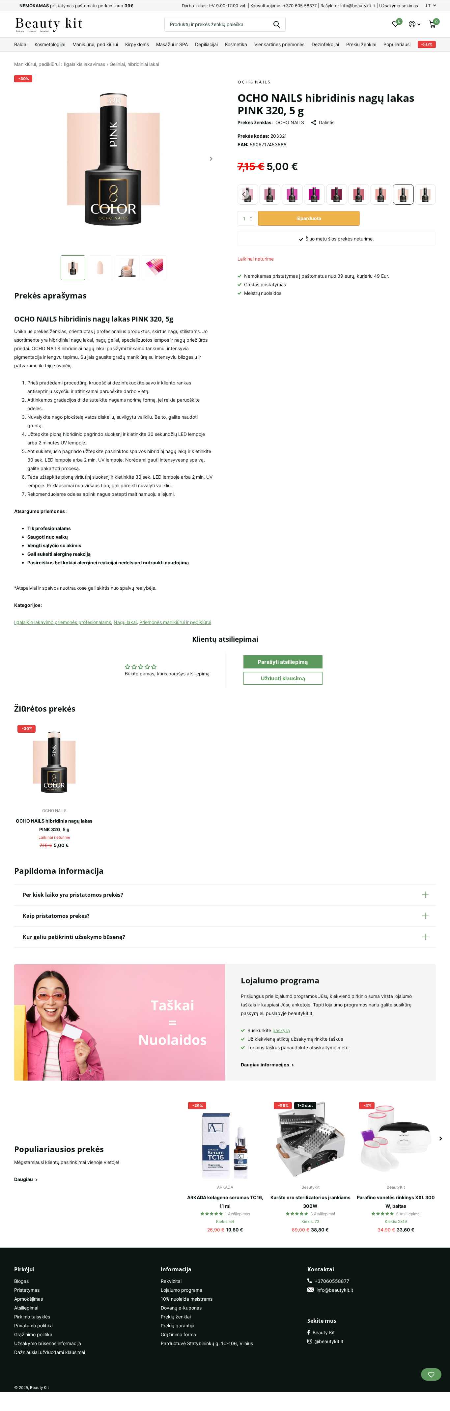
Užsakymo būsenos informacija (47, 1343)
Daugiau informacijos (265, 1064)
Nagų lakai (125, 622)
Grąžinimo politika (33, 1334)
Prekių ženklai (361, 44)
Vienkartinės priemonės (279, 44)
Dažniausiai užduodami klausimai (49, 1352)
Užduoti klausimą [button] (283, 678)
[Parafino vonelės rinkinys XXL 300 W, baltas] (396, 1139)
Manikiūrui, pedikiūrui (95, 44)
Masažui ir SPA (172, 44)
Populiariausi (396, 44)
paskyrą (281, 1030)
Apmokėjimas (28, 1299)
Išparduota (308, 218)
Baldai (20, 44)
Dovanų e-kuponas (181, 1308)
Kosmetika (236, 44)
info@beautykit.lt (333, 1290)
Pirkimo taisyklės (32, 1316)
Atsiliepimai (26, 1308)
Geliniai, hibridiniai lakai (134, 64)
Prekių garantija (177, 1325)
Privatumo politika (33, 1325)
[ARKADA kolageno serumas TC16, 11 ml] (225, 1139)
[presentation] (244, 194)
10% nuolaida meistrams (186, 1299)
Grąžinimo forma (178, 1334)
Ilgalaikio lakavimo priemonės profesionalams (62, 622)
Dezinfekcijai (325, 44)
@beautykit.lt (327, 1341)
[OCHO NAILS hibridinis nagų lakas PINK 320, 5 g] (54, 762)
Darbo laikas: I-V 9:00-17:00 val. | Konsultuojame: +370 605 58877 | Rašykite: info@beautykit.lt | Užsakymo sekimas (300, 5)
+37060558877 (330, 1281)
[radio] (270, 194)
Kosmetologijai (50, 44)
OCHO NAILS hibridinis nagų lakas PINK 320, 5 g (54, 825)
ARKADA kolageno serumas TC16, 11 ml (225, 1202)
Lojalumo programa (181, 1290)
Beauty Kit (322, 1332)
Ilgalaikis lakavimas (84, 64)
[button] (211, 158)
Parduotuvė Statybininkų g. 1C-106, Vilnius (207, 1343)
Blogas (21, 1281)
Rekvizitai (171, 1281)
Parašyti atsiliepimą (283, 662)
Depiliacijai (206, 44)
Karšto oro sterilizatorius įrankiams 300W (310, 1202)
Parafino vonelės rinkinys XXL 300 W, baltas (396, 1202)
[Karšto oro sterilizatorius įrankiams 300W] (310, 1139)
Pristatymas (27, 1290)
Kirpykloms (137, 44)
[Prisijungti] (414, 24)
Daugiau (24, 1179)
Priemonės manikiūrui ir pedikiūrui (175, 622)
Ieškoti (276, 24)
